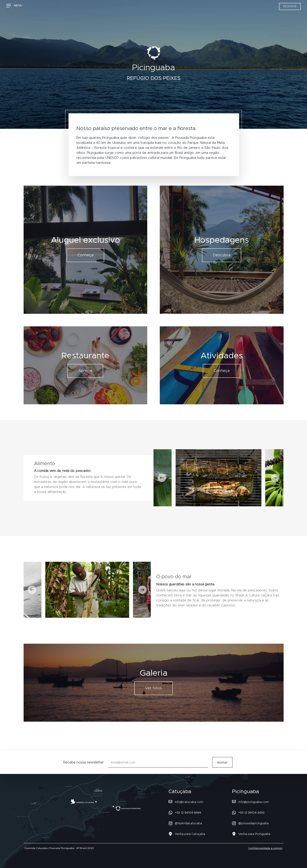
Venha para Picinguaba (254, 834)
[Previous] (162, 478)
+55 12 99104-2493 (251, 812)
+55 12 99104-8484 (188, 812)
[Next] (275, 478)
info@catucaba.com (189, 802)
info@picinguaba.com (253, 802)
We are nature (44, 6)
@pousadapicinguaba (253, 823)
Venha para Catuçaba (190, 834)
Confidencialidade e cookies (265, 848)
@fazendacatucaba (188, 823)
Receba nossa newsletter (84, 762)
